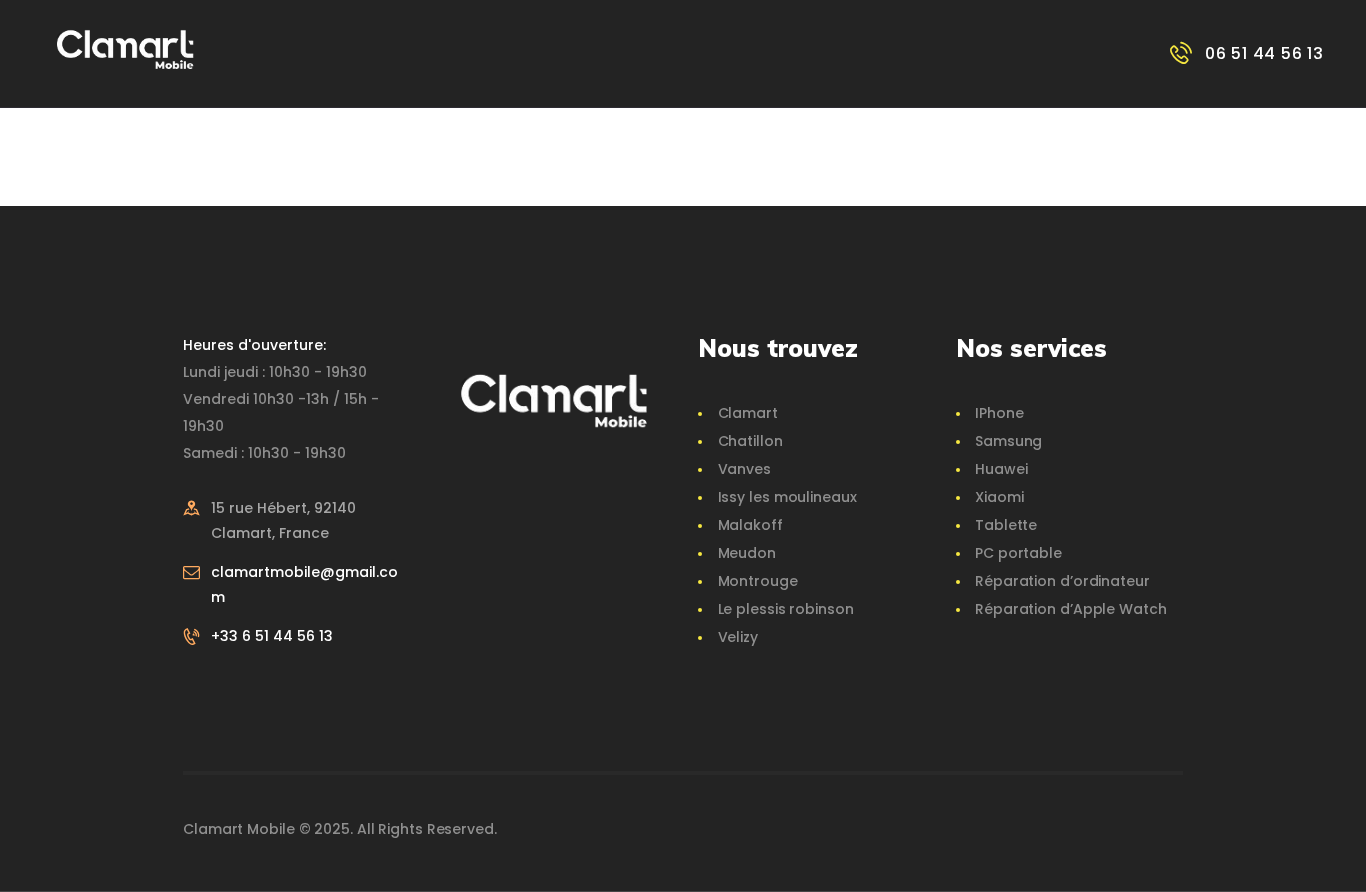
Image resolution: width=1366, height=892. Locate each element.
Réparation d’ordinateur (1062, 581)
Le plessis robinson (786, 609)
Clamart (748, 413)
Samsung (1008, 441)
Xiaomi (999, 497)
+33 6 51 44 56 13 (272, 636)
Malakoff (750, 525)
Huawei (1001, 469)
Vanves (744, 469)
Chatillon (750, 441)
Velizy (738, 637)
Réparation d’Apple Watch (1071, 609)
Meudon (747, 553)
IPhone (999, 413)
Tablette (1006, 525)
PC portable (1018, 553)
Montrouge (758, 581)
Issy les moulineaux (787, 497)
